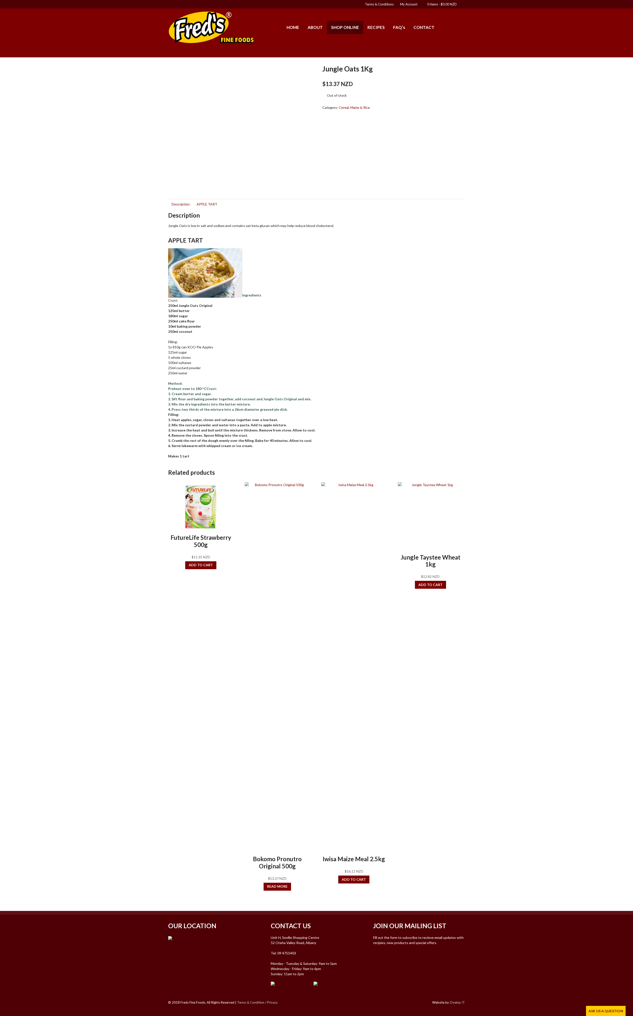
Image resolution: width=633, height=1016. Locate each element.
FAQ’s (399, 27)
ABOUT (315, 27)
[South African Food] (211, 41)
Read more (277, 886)
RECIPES (376, 27)
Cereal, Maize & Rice (354, 107)
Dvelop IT (457, 1002)
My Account (408, 4)
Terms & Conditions (379, 4)
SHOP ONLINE (345, 27)
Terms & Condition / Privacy (257, 1002)
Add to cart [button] (201, 565)
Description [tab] (181, 204)
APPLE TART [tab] (207, 204)
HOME (293, 27)
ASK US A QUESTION (605, 1011)
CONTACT (423, 27)
